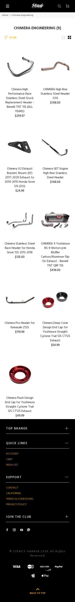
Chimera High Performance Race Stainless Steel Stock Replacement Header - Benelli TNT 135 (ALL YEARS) (19, 100)
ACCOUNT (12, 453)
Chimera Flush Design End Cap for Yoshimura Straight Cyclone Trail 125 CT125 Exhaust (20, 405)
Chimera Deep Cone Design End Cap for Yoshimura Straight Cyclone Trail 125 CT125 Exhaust (55, 332)
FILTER (12, 38)
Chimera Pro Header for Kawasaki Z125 (20, 325)
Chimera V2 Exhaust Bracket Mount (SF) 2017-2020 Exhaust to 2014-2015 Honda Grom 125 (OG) (20, 177)
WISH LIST (12, 465)
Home (5, 15)
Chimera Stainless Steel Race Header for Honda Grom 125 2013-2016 (20, 248)
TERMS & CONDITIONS (19, 499)
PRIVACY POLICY (16, 504)
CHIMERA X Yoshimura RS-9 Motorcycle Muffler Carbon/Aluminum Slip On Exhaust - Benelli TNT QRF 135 (55, 254)
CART (9, 459)
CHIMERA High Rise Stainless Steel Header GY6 (55, 94)
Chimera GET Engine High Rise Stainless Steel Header (55, 173)
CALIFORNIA (13, 493)
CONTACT (12, 487)
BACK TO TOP (37, 593)
